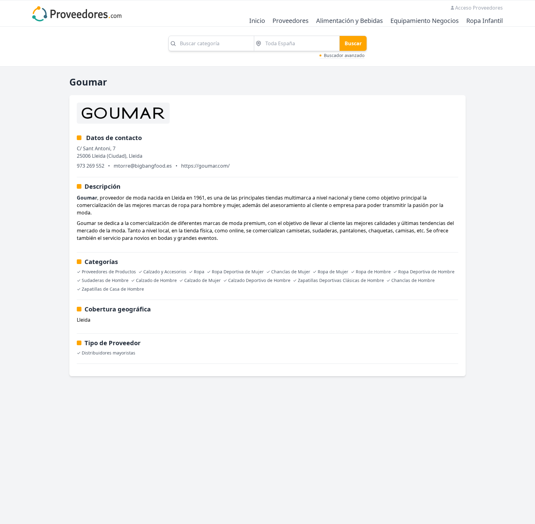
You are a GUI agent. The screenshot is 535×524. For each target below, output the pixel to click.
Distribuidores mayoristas (108, 353)
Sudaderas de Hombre (105, 280)
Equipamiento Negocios (424, 21)
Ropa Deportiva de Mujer (238, 272)
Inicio (257, 21)
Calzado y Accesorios (164, 272)
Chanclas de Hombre (413, 280)
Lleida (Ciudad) (109, 155)
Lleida (135, 155)
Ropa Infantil (484, 21)
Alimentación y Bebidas (349, 21)
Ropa (199, 272)
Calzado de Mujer (202, 280)
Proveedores (290, 21)
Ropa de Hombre (373, 272)
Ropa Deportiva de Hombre (426, 272)
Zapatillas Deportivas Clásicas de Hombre (341, 280)
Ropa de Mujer (333, 272)
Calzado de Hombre (156, 280)
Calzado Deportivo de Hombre (259, 280)
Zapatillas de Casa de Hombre (113, 289)
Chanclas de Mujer (290, 272)
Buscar (353, 43)
